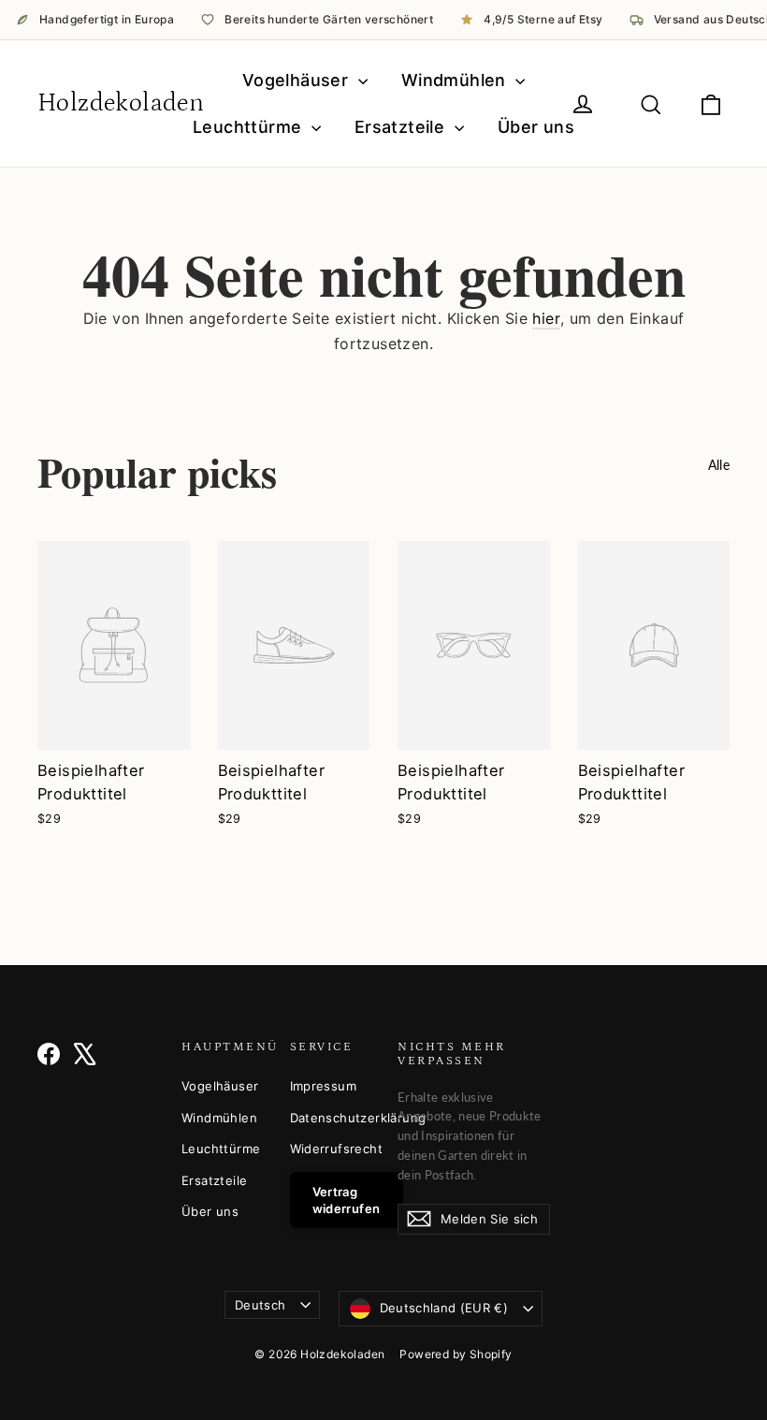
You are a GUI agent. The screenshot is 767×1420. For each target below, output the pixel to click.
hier (546, 318)
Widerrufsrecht (330, 1148)
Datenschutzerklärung (330, 1117)
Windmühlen (456, 80)
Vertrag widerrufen (346, 1200)
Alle (719, 465)
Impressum (323, 1085)
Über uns (536, 127)
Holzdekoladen (120, 103)
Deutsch (260, 1304)
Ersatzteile (402, 127)
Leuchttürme (250, 127)
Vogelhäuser (298, 80)
